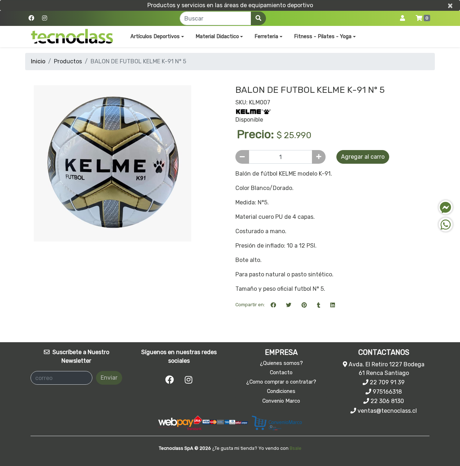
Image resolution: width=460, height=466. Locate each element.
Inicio (38, 61)
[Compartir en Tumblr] (319, 305)
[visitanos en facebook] (31, 18)
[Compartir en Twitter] (289, 305)
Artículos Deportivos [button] (155, 36)
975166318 (386, 391)
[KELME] (253, 111)
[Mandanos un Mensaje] (445, 207)
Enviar (109, 377)
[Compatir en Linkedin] (332, 305)
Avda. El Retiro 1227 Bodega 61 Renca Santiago (385, 368)
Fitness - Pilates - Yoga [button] (322, 36)
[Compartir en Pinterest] (304, 305)
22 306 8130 (386, 401)
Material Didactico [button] (217, 36)
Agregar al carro (363, 156)
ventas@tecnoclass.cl (386, 410)
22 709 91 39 (386, 382)
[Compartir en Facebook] (273, 305)
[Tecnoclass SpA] (72, 36)
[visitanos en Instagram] (44, 18)
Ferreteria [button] (266, 36)
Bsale (296, 448)
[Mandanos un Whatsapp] (445, 224)
